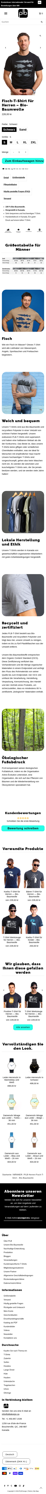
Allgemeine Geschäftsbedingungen (18, 1275)
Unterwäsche (9, 1381)
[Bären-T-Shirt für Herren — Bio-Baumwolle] (34, 873)
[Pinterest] (8, 1486)
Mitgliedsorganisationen (14, 1268)
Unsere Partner (10, 1272)
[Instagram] (19, 1486)
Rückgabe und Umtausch (14, 1307)
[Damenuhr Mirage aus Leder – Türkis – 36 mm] (12, 1102)
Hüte (6, 1374)
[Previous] (5, 47)
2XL (33, 142)
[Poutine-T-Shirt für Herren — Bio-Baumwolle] (12, 995)
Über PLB (8, 1241)
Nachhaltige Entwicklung (14, 1249)
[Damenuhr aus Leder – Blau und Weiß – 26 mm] (12, 1140)
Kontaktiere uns (10, 1338)
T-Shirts (7, 1355)
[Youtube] (15, 1486)
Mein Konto (8, 1311)
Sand (22, 129)
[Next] (40, 47)
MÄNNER (17, 1175)
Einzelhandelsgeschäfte (14, 1319)
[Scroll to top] (41, 1487)
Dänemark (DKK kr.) (16, 1461)
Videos (7, 1330)
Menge (5, 152)
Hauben (7, 1378)
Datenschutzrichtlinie (12, 1283)
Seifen (6, 1362)
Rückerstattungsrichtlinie (14, 1279)
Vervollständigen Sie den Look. (23, 1046)
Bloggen (7, 1256)
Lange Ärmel (9, 1370)
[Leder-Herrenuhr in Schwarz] (34, 1066)
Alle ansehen (23, 1027)
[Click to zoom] (40, 35)
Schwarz (9, 129)
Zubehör (7, 1358)
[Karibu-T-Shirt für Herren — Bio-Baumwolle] (12, 873)
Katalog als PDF (10, 1323)
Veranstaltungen (10, 1260)
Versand (7, 199)
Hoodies (7, 1366)
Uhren (6, 1389)
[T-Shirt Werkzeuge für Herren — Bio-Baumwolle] (12, 919)
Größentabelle (18, 177)
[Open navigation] (5, 13)
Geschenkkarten (10, 1315)
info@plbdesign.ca (10, 1414)
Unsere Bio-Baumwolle (13, 1245)
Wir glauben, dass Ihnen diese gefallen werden (23, 968)
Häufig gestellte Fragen (13, 1303)
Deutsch (10, 1454)
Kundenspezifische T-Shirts (15, 1264)
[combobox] (23, 22)
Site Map (36, 1491)
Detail (6, 178)
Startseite (6, 1175)
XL (25, 142)
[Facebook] (4, 1486)
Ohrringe (7, 1393)
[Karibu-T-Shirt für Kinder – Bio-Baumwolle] (34, 919)
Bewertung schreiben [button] (23, 828)
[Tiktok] (23, 1486)
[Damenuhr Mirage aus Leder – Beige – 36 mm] (34, 1102)
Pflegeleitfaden (10, 185)
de (39, 2)
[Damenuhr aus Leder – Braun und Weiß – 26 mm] (34, 1140)
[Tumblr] (11, 1486)
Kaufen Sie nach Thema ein (15, 1351)
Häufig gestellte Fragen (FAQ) (17, 191)
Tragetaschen (9, 1385)
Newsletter (8, 1334)
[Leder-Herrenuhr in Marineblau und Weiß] (12, 1066)
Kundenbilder (9, 1327)
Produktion (8, 1252)
